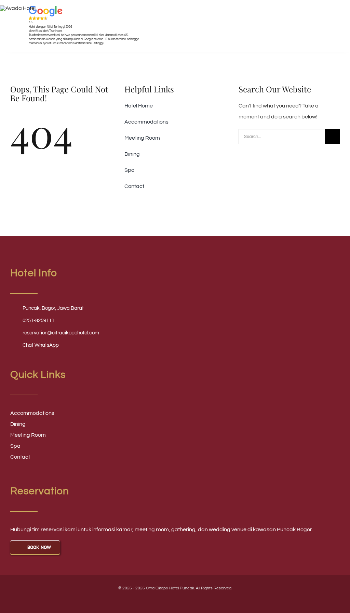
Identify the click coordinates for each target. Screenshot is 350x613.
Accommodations (32, 413)
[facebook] (157, 600)
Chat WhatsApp (41, 345)
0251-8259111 (38, 320)
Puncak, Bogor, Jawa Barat (53, 308)
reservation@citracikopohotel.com (61, 332)
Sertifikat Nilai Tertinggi (88, 42)
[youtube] (169, 600)
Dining (18, 424)
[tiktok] (192, 600)
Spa (15, 446)
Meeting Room (28, 435)
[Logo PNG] (18, 8)
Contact (20, 457)
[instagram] (180, 600)
